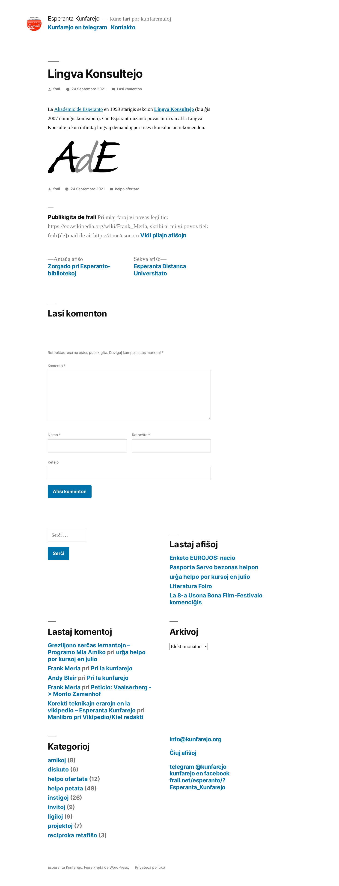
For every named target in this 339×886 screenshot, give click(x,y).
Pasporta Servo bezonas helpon (214, 567)
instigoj (58, 797)
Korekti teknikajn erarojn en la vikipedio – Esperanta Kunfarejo (92, 707)
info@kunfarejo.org (195, 739)
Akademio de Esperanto (78, 109)
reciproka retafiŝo (72, 835)
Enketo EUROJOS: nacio (202, 557)
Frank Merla (64, 668)
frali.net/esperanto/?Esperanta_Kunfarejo (198, 784)
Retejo (53, 462)
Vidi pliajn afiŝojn (163, 235)
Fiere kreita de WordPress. (107, 867)
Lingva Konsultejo (174, 109)
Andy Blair (62, 677)
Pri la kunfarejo (111, 668)
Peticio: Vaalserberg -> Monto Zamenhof (100, 691)
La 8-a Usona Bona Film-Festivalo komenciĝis (216, 599)
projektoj (60, 825)
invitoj (56, 807)
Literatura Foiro (191, 586)
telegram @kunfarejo (198, 766)
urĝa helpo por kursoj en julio (210, 576)
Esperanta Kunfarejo (74, 18)
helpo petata (65, 788)
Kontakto (123, 27)
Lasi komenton (129, 89)
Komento (56, 366)
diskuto (58, 769)
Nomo (54, 435)
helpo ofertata (127, 189)
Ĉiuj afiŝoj (183, 752)
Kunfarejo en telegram (77, 27)
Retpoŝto (141, 435)
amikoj (57, 760)
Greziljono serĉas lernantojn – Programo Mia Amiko (89, 649)
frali (56, 89)
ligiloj (55, 816)
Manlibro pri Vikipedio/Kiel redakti (95, 717)
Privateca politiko (150, 867)
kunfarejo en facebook (199, 773)
